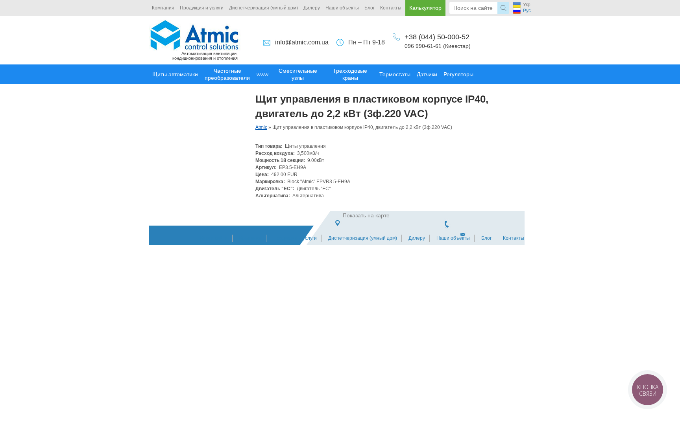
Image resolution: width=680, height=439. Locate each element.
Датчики (427, 74)
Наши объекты (342, 8)
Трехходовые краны (350, 74)
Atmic (261, 127)
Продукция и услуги (202, 8)
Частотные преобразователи (227, 74)
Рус (527, 10)
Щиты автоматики (175, 74)
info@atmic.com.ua (302, 42)
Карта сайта (214, 238)
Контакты (390, 8)
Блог (369, 8)
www (262, 74)
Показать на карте (366, 215)
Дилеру (311, 8)
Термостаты (394, 74)
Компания (163, 8)
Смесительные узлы (298, 74)
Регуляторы (458, 74)
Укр (526, 4)
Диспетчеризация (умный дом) (263, 8)
